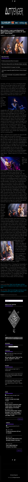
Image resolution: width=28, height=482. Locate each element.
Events (15, 294)
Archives (6, 346)
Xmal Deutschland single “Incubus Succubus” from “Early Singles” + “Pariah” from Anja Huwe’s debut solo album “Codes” (13, 382)
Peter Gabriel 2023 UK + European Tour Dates (11, 67)
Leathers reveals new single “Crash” (11, 369)
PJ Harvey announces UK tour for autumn (10, 60)
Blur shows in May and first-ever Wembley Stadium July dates (14, 64)
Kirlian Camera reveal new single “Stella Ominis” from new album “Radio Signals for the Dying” (13, 406)
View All (20, 419)
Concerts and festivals (9, 294)
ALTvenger (10, 477)
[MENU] (2, 27)
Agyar (13, 35)
